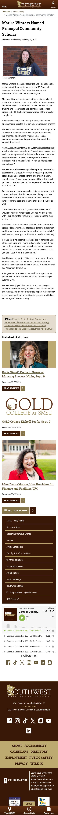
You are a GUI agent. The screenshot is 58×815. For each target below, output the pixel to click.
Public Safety (41, 757)
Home (7, 11)
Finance (16, 319)
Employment (16, 757)
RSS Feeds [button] (12, 599)
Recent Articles (13, 527)
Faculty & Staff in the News (19, 553)
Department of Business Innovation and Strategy (26, 322)
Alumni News (13, 572)
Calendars (19, 751)
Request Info (29, 813)
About (17, 745)
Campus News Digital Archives (22, 592)
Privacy (21, 763)
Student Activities (12, 325)
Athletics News (15, 559)
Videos (10, 540)
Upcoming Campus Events (19, 533)
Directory (39, 751)
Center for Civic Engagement (34, 319)
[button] (4, 4)
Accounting (34, 328)
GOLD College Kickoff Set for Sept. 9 (26, 421)
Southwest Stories (15, 585)
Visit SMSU (9, 813)
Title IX (36, 763)
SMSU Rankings (14, 579)
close (29, 803)
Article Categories (15, 546)
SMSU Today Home (15, 520)
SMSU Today (18, 11)
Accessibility (36, 745)
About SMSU (46, 328)
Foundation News (15, 566)
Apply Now (49, 813)
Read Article (11, 388)
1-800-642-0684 (29, 706)
